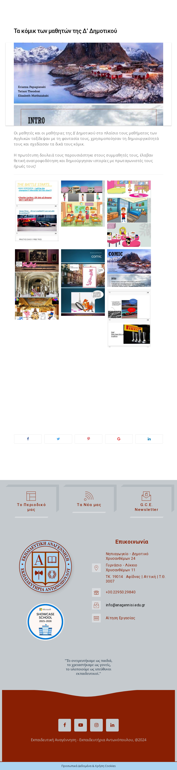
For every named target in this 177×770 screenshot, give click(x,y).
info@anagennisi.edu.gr (125, 605)
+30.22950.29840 (121, 592)
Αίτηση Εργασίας (120, 618)
